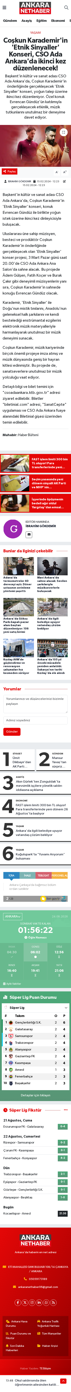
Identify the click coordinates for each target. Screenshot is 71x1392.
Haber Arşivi (50, 1345)
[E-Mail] (29, 534)
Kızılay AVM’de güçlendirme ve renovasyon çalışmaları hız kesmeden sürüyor (16, 666)
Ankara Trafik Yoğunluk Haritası (48, 1323)
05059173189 (38, 1279)
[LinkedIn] (39, 1302)
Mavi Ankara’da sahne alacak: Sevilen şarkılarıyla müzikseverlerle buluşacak (52, 584)
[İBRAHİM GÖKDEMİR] (12, 529)
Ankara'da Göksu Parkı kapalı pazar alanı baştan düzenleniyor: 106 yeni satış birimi (16, 625)
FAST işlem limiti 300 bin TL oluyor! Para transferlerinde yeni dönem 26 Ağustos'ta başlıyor (42, 809)
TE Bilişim (45, 1368)
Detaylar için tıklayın (35, 1095)
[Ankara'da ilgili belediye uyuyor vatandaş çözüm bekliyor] (52, 607)
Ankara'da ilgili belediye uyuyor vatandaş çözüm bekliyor (39, 833)
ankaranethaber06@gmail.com (38, 1287)
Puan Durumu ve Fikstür (18, 1335)
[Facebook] (18, 1302)
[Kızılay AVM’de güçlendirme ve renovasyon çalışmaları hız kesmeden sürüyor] (18, 648)
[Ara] (66, 8)
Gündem (10, 21)
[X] (25, 1302)
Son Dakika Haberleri (15, 1348)
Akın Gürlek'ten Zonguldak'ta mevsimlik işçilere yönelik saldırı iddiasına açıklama (39, 786)
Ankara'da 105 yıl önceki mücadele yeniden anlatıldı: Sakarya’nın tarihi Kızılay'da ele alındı (51, 666)
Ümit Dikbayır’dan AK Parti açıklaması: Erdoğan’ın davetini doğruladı (22, 762)
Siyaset (17, 753)
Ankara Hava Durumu (17, 1323)
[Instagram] (32, 1302)
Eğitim (41, 21)
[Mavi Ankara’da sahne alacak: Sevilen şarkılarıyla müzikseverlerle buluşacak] (52, 566)
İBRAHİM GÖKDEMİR (19, 181)
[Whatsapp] (46, 1302)
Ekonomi (58, 21)
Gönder (12, 731)
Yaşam (35, 33)
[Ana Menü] (4, 8)
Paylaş (12, 171)
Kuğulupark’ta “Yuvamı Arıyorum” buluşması (40, 856)
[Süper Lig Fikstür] (66, 1110)
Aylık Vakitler (13, 983)
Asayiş (26, 21)
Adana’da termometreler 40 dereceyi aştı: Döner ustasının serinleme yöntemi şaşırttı (17, 584)
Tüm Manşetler (51, 1333)
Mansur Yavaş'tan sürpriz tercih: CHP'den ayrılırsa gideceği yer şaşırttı (59, 762)
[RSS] (53, 1302)
